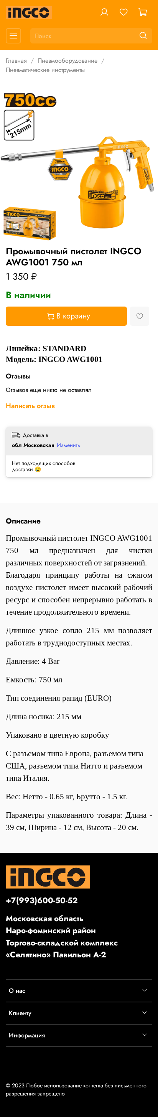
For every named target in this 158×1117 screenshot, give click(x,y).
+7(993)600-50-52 (42, 900)
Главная (16, 60)
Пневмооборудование (67, 60)
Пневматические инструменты (45, 69)
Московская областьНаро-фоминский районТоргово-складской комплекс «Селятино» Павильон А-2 (62, 936)
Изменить (68, 445)
